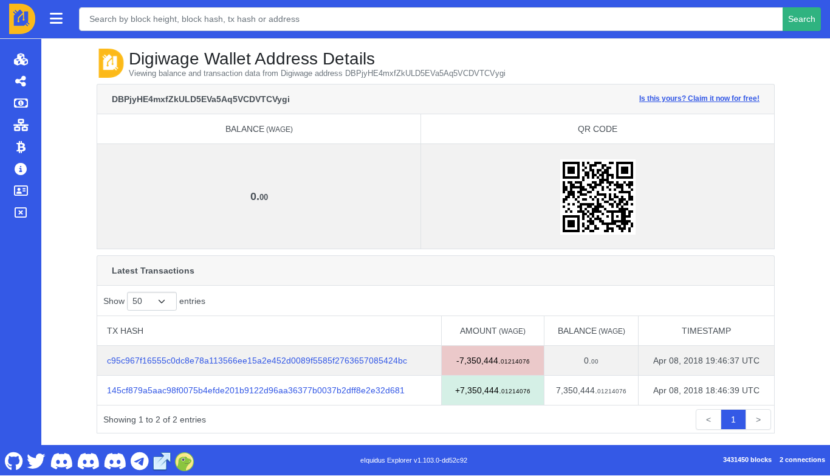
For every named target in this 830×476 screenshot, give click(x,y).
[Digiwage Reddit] (88, 460)
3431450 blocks (747, 459)
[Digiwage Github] (14, 460)
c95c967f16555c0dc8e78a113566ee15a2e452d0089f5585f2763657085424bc (257, 360)
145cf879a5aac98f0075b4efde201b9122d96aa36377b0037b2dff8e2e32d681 (256, 390)
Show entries (154, 301)
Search (801, 19)
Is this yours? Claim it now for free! (699, 98)
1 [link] (733, 419)
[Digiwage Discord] (115, 460)
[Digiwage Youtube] (61, 460)
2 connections (802, 459)
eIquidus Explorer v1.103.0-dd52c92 (413, 460)
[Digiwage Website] (162, 460)
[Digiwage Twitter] (36, 460)
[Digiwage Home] (22, 19)
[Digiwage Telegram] (139, 460)
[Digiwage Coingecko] (184, 460)
